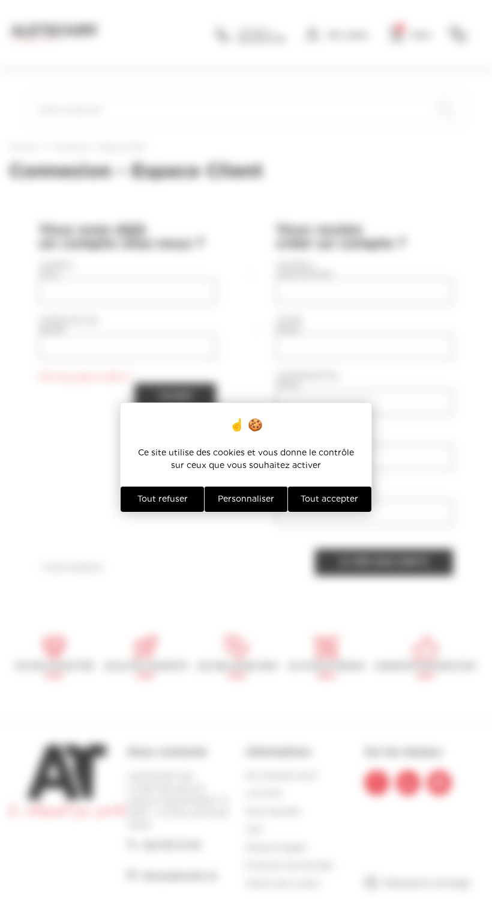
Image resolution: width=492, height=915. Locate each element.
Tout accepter (329, 498)
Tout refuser (162, 498)
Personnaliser (246, 498)
